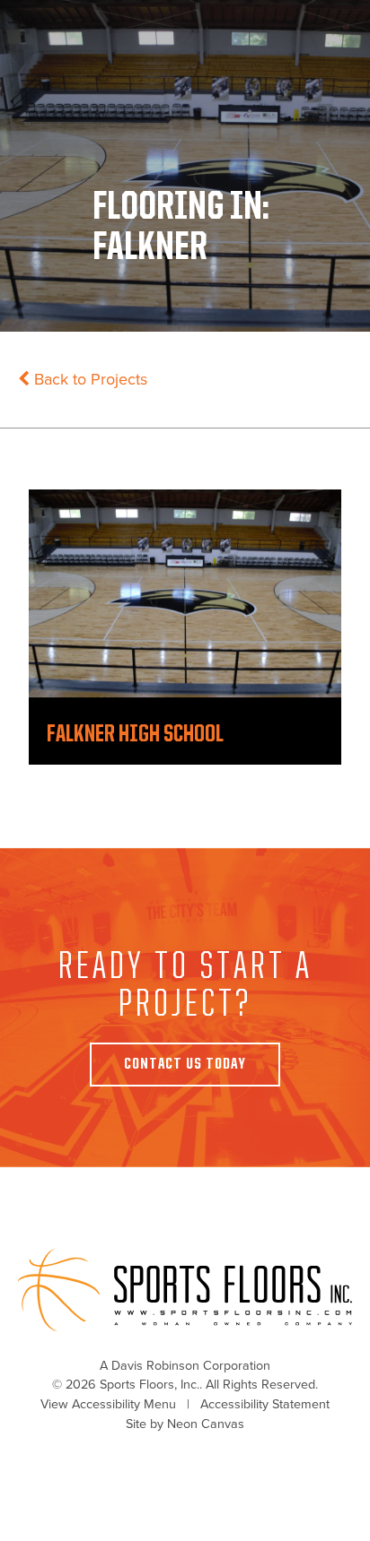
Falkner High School (135, 735)
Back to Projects (88, 379)
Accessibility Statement (265, 1404)
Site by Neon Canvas (185, 1424)
